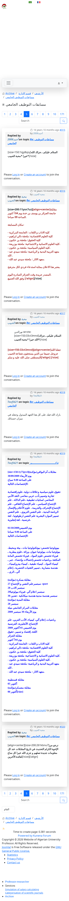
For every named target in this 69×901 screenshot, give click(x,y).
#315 (62, 129)
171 (62, 114)
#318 (62, 392)
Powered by (25, 835)
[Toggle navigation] (8, 83)
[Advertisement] (34, 44)
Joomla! (6, 847)
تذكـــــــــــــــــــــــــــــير (44, 463)
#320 (62, 726)
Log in (16, 174)
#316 (62, 190)
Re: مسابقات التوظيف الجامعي (43, 200)
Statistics (12, 855)
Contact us (13, 862)
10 (54, 114)
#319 (62, 453)
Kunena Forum (42, 835)
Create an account (35, 174)
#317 (62, 313)
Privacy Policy (15, 858)
